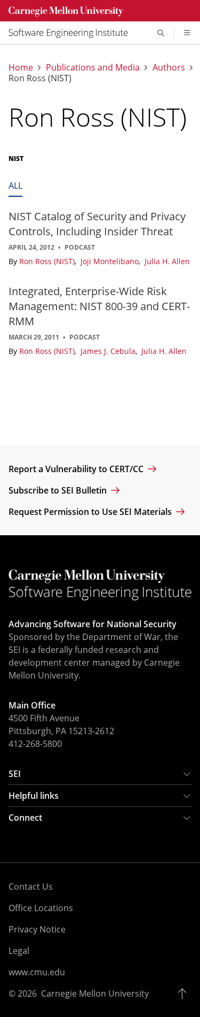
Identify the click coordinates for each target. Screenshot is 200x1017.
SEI (15, 774)
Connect (25, 817)
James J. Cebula (109, 351)
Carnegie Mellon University (95, 993)
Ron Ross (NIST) (48, 261)
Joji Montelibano (111, 261)
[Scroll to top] (184, 993)
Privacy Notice (37, 929)
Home (21, 67)
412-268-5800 (35, 744)
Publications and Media (93, 67)
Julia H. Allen (167, 261)
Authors (169, 67)
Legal (19, 951)
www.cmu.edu (37, 972)
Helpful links (34, 796)
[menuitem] (73, 32)
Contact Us (31, 886)
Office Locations (41, 908)
